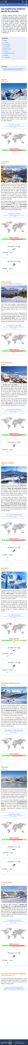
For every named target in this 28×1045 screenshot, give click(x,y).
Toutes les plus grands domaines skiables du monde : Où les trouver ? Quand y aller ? (13, 69)
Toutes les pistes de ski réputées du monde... (14, 988)
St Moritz (6, 42)
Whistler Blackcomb (9, 53)
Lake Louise (7, 44)
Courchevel (7, 57)
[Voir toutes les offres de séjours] (7, 271)
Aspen (5, 40)
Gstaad (6, 55)
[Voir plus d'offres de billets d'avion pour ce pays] (7, 255)
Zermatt (6, 51)
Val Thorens (7, 47)
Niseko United (7, 49)
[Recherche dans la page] (26, 4)
